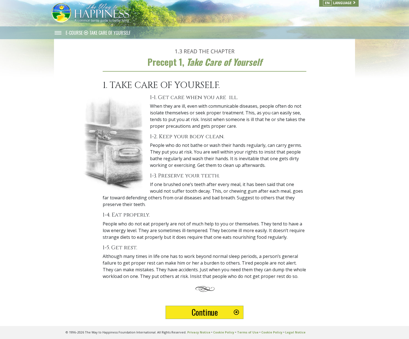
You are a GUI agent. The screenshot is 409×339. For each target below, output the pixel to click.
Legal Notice (295, 332)
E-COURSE (75, 32)
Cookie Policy (223, 332)
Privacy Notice (198, 332)
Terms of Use (247, 332)
